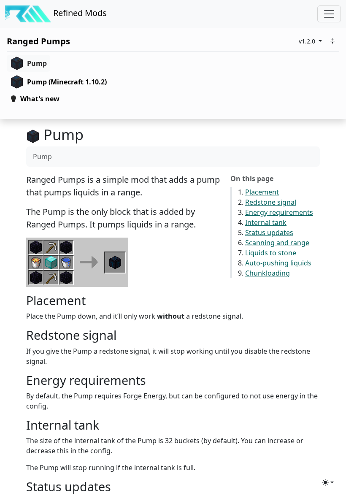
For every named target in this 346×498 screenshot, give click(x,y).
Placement (262, 192)
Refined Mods (79, 13)
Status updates (269, 232)
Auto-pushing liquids (278, 263)
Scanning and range (277, 242)
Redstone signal (270, 202)
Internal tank (266, 222)
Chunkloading (267, 273)
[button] (332, 41)
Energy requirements (279, 212)
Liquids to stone (270, 252)
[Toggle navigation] (329, 13)
